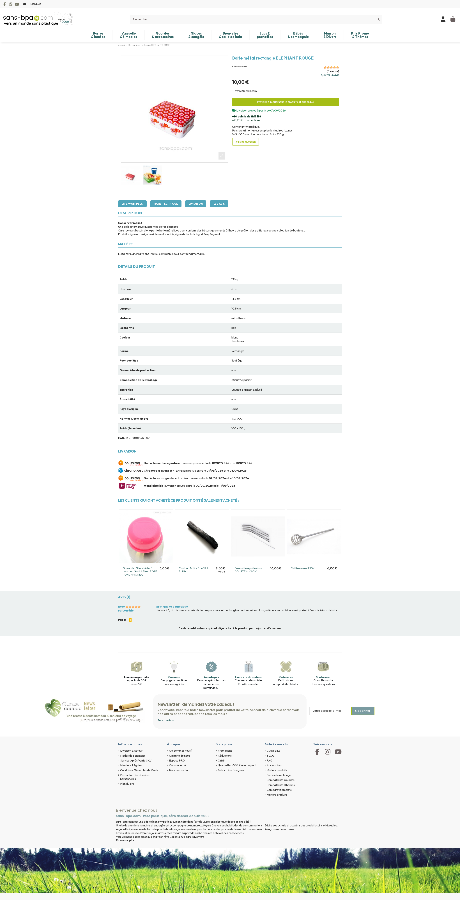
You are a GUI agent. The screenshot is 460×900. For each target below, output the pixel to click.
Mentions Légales (131, 765)
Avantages (211, 677)
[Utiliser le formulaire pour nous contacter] (25, 4)
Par (127, 610)
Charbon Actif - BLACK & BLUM (193, 569)
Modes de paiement (132, 755)
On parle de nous (179, 755)
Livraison (196, 203)
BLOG (270, 755)
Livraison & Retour (131, 750)
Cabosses (286, 677)
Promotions (225, 750)
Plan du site (127, 783)
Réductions (225, 755)
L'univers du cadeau (248, 677)
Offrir (221, 760)
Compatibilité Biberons (281, 785)
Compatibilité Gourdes (281, 780)
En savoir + (166, 720)
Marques (35, 4)
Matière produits (277, 770)
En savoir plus (132, 203)
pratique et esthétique (172, 606)
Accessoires (274, 765)
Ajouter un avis (330, 75)
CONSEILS (273, 750)
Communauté (177, 765)
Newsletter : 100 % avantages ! (237, 765)
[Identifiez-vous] (443, 19)
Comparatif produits (279, 790)
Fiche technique (166, 203)
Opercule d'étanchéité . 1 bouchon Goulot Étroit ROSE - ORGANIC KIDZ (140, 571)
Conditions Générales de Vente (139, 770)
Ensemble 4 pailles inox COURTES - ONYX (249, 569)
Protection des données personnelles (135, 777)
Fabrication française (231, 770)
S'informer (323, 677)
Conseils (174, 677)
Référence (238, 66)
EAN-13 (123, 438)
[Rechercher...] (378, 19)
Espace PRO (177, 760)
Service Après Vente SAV (135, 760)
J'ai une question (245, 141)
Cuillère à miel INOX (302, 568)
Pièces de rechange (279, 775)
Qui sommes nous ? (181, 750)
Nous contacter (178, 770)
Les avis (219, 203)
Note (121, 606)
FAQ (269, 760)
